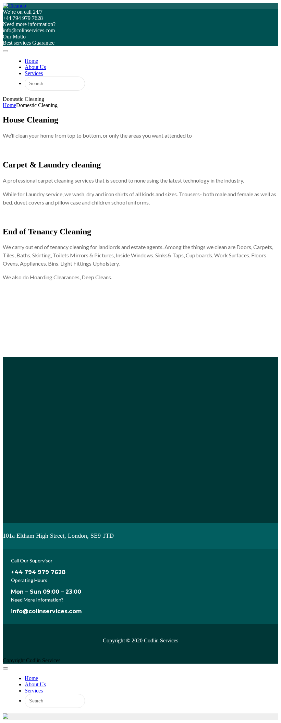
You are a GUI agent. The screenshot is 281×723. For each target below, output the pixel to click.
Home (9, 105)
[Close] (5, 668)
